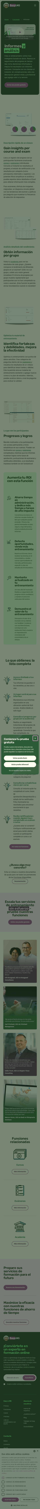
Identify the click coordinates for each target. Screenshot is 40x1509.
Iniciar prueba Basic (20, 758)
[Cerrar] (35, 738)
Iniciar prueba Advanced (20, 764)
